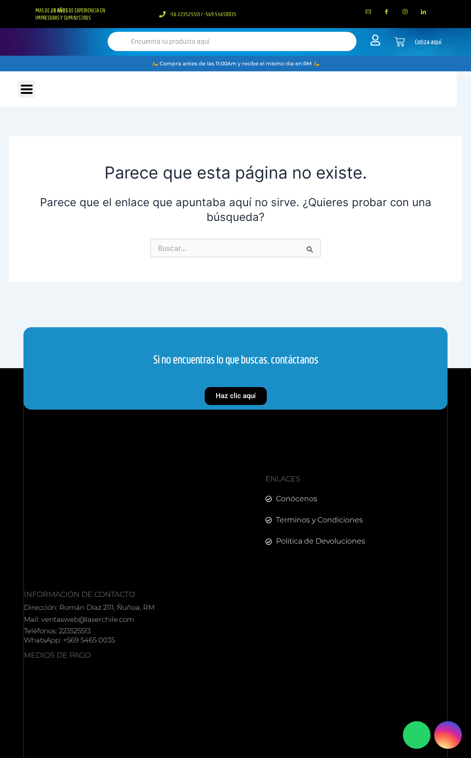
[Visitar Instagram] (448, 735)
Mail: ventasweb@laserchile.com (79, 619)
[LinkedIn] (424, 11)
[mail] (368, 11)
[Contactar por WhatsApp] (417, 735)
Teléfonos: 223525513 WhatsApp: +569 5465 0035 (69, 635)
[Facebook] (387, 11)
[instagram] (405, 11)
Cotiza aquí (428, 42)
